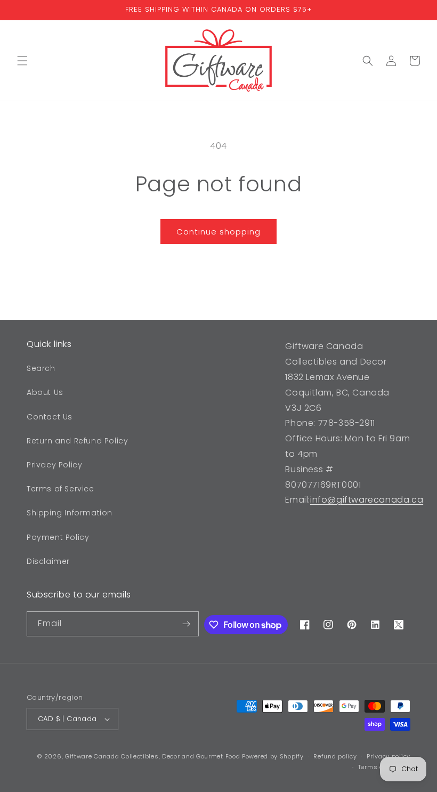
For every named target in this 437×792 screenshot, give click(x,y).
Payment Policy (58, 537)
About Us (45, 392)
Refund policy (335, 756)
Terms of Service (60, 488)
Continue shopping (218, 231)
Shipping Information (69, 512)
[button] (22, 60)
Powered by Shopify (273, 756)
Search (41, 368)
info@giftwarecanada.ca (366, 500)
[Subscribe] (186, 623)
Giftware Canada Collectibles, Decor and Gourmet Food (152, 756)
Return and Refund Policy (77, 440)
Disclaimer (48, 561)
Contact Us (49, 416)
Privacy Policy (54, 464)
